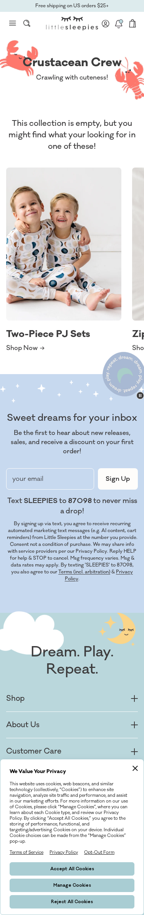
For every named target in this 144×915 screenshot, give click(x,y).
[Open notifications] (118, 23)
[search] (26, 23)
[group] (63, 260)
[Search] (26, 23)
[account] (105, 23)
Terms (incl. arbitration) (84, 572)
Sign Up (118, 479)
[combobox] (26, 23)
